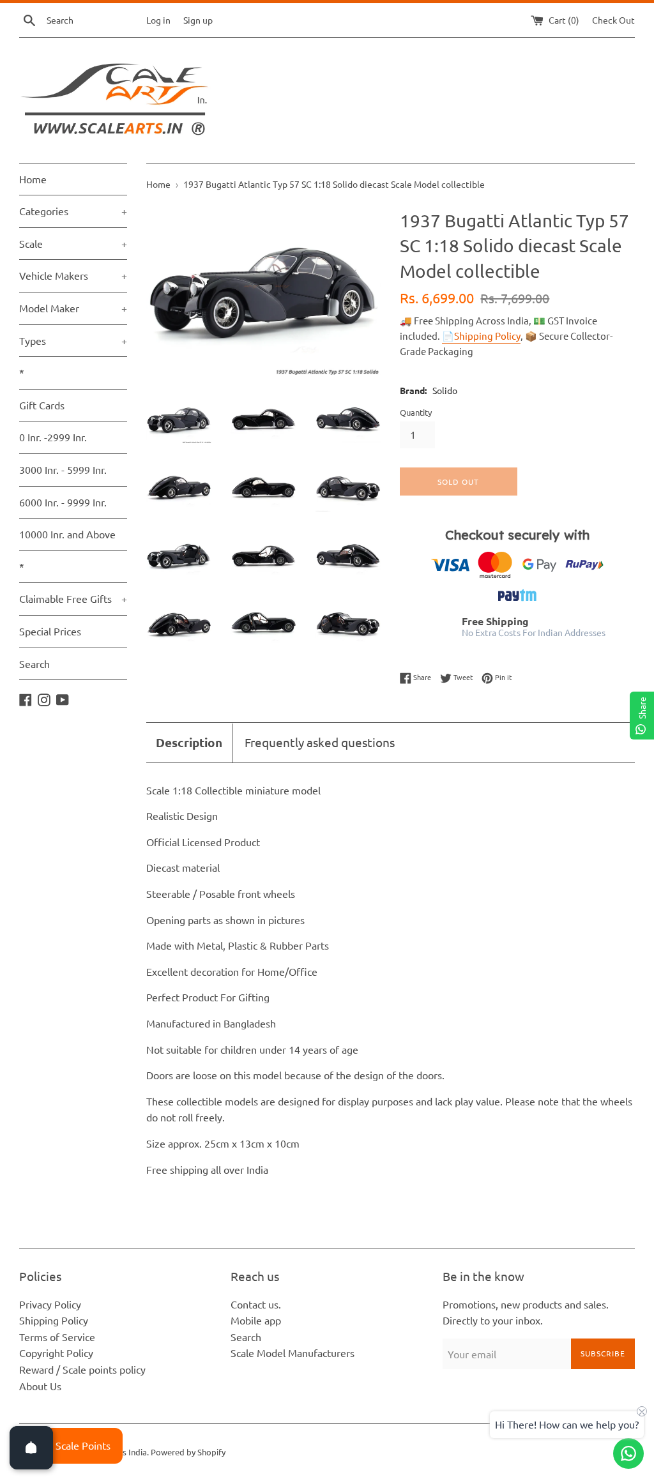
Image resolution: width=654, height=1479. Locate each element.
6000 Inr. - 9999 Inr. (63, 502)
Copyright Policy (56, 1352)
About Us (40, 1385)
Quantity (416, 412)
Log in (158, 20)
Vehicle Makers (73, 275)
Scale (73, 243)
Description (189, 742)
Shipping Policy (53, 1320)
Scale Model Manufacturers (292, 1352)
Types (73, 340)
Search (34, 663)
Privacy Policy (50, 1304)
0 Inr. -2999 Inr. (53, 436)
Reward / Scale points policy (82, 1369)
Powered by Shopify (188, 1451)
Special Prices (50, 631)
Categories (73, 210)
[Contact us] (628, 1453)
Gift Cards (42, 404)
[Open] (31, 1447)
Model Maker (73, 307)
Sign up (198, 20)
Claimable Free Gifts (73, 598)
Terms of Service (57, 1336)
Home (33, 178)
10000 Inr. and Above (67, 533)
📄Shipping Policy (481, 336)
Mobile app (256, 1320)
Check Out (613, 20)
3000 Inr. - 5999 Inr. (63, 469)
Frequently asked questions (320, 742)
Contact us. (256, 1304)
